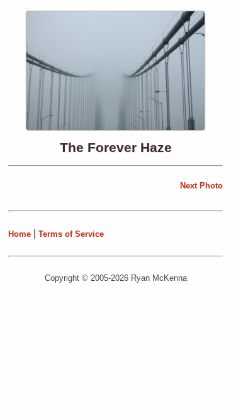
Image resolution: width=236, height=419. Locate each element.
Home (19, 234)
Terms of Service (71, 234)
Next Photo (201, 186)
